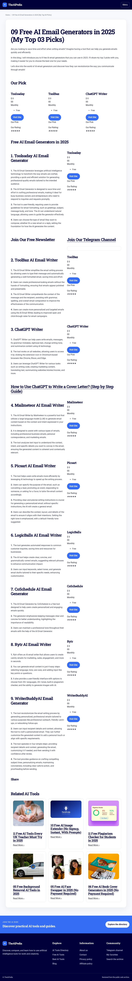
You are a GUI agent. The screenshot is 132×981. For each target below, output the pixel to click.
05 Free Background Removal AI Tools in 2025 (26, 890)
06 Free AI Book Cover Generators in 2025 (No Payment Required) (103, 890)
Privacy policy (86, 959)
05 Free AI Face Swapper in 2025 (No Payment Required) (64, 890)
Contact (83, 954)
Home (7, 15)
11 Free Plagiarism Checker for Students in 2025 (102, 837)
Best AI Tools (58, 959)
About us (84, 950)
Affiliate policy (86, 963)
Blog (54, 963)
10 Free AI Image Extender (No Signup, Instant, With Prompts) (66, 828)
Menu (125, 4)
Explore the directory (117, 924)
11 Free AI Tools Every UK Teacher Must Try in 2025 (27, 837)
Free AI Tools (58, 954)
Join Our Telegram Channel (91, 239)
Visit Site (17, 117)
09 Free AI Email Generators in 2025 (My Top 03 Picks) (32, 15)
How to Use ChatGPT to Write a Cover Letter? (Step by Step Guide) (62, 389)
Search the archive (114, 959)
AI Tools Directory (60, 950)
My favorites (112, 954)
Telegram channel (114, 950)
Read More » (18, 845)
